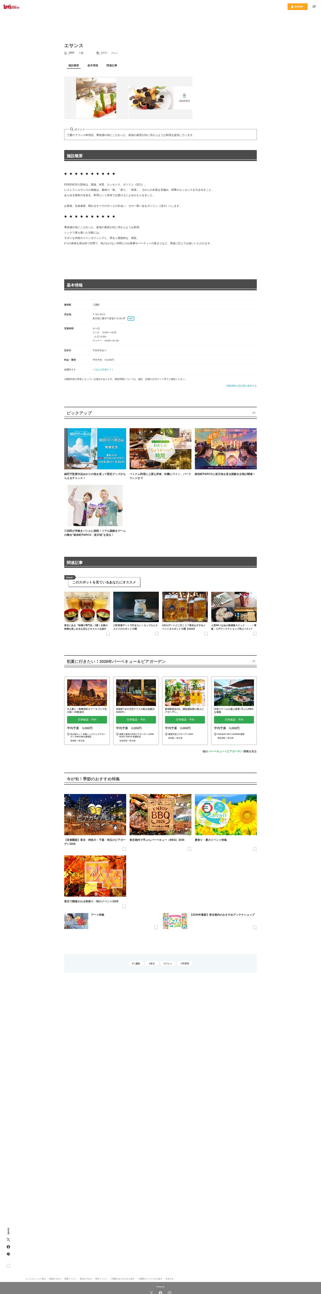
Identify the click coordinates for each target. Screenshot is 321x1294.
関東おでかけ (55, 1278)
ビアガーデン (235, 751)
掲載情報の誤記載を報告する (241, 385)
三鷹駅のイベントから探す (150, 1278)
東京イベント (101, 1278)
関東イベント (71, 1278)
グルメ (168, 963)
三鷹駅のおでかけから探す (123, 1278)
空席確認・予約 (87, 719)
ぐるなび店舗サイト (103, 369)
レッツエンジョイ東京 (36, 1278)
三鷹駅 (136, 963)
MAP (131, 318)
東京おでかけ (86, 1278)
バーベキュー (217, 751)
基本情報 (75, 285)
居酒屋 (185, 963)
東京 (152, 963)
